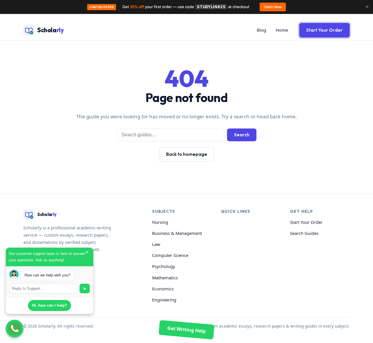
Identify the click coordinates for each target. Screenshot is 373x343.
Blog (261, 30)
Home (282, 30)
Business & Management (177, 233)
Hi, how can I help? (49, 305)
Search (241, 134)
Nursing (160, 222)
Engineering (164, 300)
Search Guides (304, 233)
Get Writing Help (186, 329)
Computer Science (170, 255)
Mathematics (165, 278)
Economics (163, 289)
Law (156, 244)
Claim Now (273, 7)
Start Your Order (324, 30)
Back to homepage (186, 154)
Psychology (163, 266)
